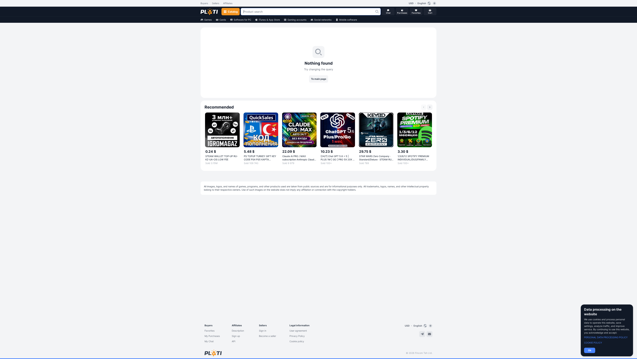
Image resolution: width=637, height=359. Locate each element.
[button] (377, 11)
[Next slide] (429, 107)
